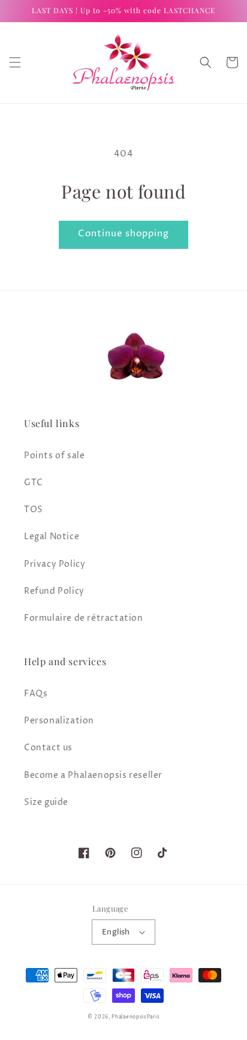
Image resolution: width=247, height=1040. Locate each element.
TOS (33, 509)
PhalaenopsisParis (135, 1017)
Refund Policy (54, 591)
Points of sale (54, 455)
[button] (15, 62)
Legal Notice (51, 536)
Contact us (48, 747)
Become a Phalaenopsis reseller (93, 775)
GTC (33, 482)
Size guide (46, 802)
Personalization (59, 720)
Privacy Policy (54, 564)
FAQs (35, 693)
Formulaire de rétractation (83, 618)
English (116, 932)
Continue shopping (123, 233)
